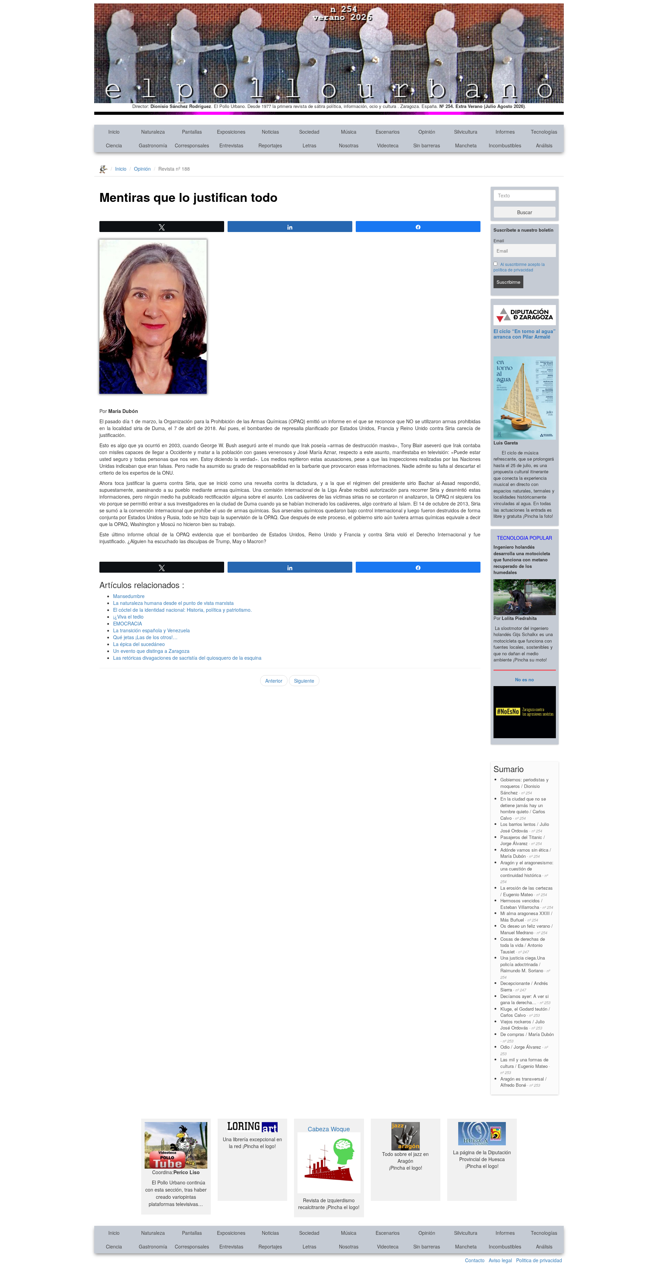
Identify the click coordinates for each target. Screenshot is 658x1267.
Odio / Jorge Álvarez (524, 1050)
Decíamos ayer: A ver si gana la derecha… (525, 999)
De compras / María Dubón (527, 1037)
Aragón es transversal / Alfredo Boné (523, 1081)
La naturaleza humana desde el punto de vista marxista (173, 602)
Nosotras (348, 145)
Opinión (426, 131)
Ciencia (114, 145)
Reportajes (270, 145)
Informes (505, 131)
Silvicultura (465, 131)
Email (499, 240)
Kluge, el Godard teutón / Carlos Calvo (525, 1012)
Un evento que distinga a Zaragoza (151, 650)
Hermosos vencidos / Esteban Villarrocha (526, 903)
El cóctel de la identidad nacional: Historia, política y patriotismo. (182, 609)
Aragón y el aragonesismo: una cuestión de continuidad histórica (526, 872)
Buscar (524, 212)
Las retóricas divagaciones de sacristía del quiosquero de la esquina (187, 657)
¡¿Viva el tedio (128, 616)
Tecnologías (544, 131)
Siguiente (304, 680)
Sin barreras (426, 145)
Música (348, 131)
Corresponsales (192, 145)
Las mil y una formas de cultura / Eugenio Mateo (525, 1065)
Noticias (270, 131)
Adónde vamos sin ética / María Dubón (525, 853)
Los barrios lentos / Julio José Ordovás (524, 827)
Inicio (114, 131)
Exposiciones (231, 131)
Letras (309, 145)
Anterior (273, 680)
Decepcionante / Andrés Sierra (524, 986)
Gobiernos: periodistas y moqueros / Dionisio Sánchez (525, 785)
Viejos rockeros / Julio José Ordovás (522, 1024)
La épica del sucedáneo (139, 644)
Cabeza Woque (329, 1128)
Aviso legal (500, 1260)
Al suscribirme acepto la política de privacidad (519, 266)
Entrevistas (231, 145)
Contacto (475, 1260)
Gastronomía (153, 145)
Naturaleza (153, 131)
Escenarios (388, 131)
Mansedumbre (129, 596)
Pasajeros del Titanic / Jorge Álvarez (522, 840)
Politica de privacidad (539, 1260)
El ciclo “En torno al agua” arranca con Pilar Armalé (525, 334)
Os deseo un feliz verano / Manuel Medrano (526, 929)
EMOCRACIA (127, 623)
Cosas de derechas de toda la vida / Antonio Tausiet (522, 945)
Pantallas (192, 131)
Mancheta (466, 145)
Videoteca (388, 145)
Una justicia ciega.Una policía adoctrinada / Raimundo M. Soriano (525, 967)
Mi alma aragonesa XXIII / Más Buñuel (526, 916)
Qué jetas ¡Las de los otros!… (145, 637)
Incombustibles (505, 145)
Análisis (544, 145)
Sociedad (309, 131)
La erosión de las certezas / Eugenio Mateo (526, 891)
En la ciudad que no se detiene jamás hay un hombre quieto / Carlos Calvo (523, 808)
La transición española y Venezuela (151, 630)
